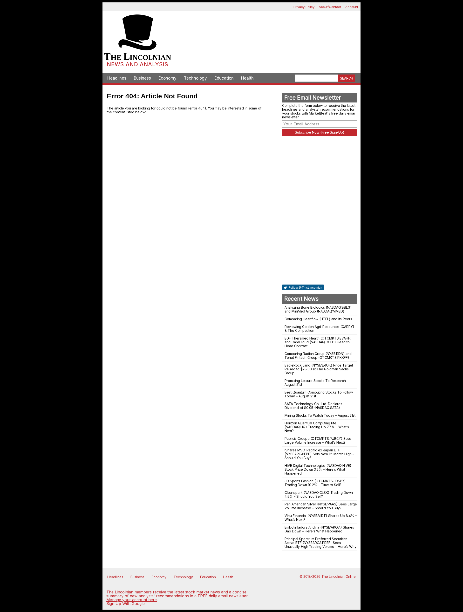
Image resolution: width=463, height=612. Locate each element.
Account (351, 7)
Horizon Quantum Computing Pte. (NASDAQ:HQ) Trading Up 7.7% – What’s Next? (317, 427)
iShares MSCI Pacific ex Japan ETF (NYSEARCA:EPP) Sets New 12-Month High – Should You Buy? (319, 454)
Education (224, 78)
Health (247, 78)
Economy (167, 78)
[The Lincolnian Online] (137, 42)
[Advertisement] (266, 28)
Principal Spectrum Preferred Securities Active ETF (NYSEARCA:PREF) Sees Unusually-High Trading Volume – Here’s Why (320, 543)
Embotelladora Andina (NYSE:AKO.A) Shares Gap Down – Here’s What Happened (319, 529)
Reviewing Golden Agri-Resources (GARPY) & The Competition (319, 329)
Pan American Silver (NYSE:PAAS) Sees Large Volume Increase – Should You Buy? (321, 506)
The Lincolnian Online (338, 576)
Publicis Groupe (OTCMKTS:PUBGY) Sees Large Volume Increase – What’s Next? (318, 440)
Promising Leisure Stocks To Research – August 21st (316, 383)
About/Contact (330, 7)
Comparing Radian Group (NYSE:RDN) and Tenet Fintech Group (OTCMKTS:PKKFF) (318, 356)
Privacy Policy (303, 7)
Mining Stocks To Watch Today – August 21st (320, 415)
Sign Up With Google (125, 603)
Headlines (116, 78)
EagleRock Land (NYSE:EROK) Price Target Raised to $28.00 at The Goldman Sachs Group (319, 369)
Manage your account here (131, 599)
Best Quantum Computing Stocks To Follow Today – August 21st (319, 394)
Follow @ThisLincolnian (305, 287)
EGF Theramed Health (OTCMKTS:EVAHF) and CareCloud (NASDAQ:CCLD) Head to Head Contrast (318, 342)
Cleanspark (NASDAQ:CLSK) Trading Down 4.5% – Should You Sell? (319, 494)
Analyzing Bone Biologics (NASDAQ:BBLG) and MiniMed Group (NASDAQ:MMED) (318, 309)
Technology (195, 78)
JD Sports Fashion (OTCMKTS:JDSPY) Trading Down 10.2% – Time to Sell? (315, 483)
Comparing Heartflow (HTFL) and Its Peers (318, 319)
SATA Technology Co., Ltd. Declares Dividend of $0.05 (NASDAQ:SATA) (313, 406)
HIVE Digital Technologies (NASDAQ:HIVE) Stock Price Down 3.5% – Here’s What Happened (318, 469)
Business (142, 78)
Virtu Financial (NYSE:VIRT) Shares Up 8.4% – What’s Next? (321, 518)
